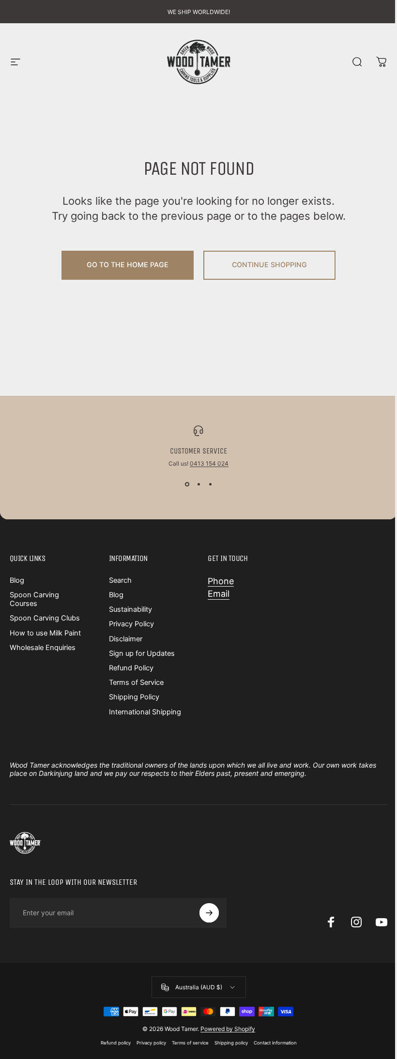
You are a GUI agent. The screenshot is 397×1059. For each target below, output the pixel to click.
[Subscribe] (209, 913)
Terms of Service (136, 682)
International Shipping (145, 712)
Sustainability (130, 609)
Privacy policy (151, 1042)
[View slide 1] (187, 484)
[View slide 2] (198, 484)
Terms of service (190, 1042)
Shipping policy (231, 1042)
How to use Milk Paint (45, 633)
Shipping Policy (134, 697)
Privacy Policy (131, 624)
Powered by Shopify (227, 1028)
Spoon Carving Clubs (45, 618)
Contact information (275, 1042)
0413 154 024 (209, 463)
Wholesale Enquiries (43, 647)
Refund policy (116, 1042)
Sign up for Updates (142, 653)
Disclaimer (125, 639)
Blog (17, 580)
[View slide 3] (210, 484)
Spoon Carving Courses (34, 599)
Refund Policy (131, 668)
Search (120, 580)
